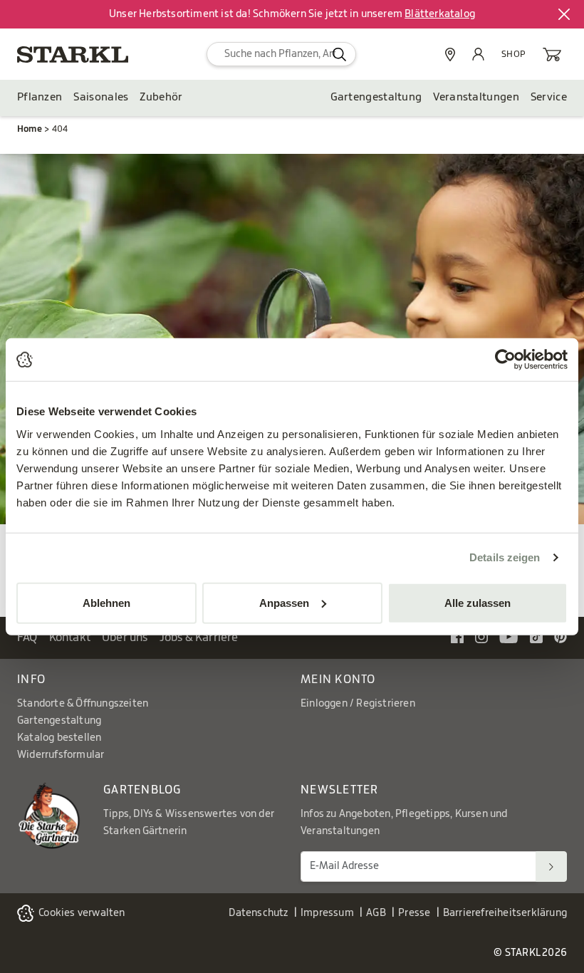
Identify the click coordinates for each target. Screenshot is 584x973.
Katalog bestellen (59, 738)
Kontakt (69, 637)
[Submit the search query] (339, 54)
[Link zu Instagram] (481, 636)
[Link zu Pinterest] (560, 636)
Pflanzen (39, 97)
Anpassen (284, 602)
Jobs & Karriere (199, 637)
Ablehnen (106, 602)
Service (549, 97)
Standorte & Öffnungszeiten (82, 703)
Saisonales (100, 97)
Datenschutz (258, 913)
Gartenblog (142, 790)
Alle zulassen (477, 602)
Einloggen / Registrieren (358, 703)
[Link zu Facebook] (457, 636)
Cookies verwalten (81, 913)
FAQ (27, 637)
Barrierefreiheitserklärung (505, 913)
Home (29, 129)
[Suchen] (551, 866)
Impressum (327, 913)
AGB (376, 913)
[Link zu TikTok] (536, 636)
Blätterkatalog (440, 14)
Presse (414, 913)
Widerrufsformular (60, 755)
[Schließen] (564, 14)
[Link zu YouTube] (508, 636)
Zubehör (161, 97)
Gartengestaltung (376, 97)
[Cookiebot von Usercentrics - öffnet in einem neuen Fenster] (505, 359)
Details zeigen (504, 557)
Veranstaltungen (476, 97)
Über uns (125, 637)
